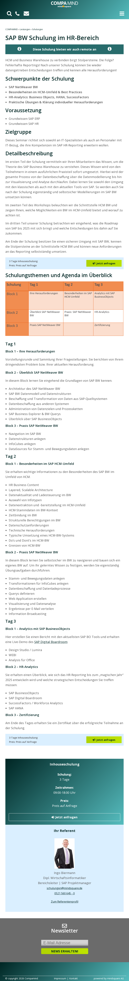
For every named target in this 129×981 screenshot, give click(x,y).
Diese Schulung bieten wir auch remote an (64, 49)
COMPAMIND (11, 29)
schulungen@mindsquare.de (64, 888)
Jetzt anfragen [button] (105, 263)
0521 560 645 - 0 (64, 893)
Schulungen (37, 29)
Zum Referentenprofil (64, 901)
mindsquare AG (115, 978)
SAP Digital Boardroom (51, 642)
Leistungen (25, 29)
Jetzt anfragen (66, 817)
